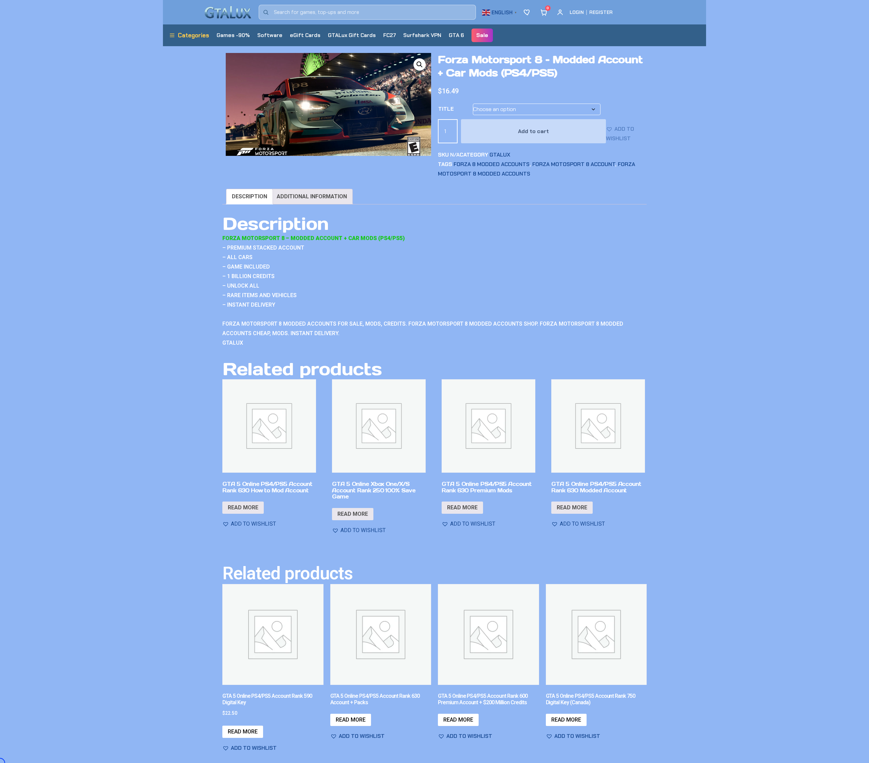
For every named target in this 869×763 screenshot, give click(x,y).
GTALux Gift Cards (352, 35)
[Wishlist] (527, 12)
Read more (243, 507)
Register (601, 12)
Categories (193, 35)
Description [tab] (249, 196)
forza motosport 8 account (573, 164)
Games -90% (233, 35)
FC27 (389, 35)
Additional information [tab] (312, 196)
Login (577, 12)
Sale (482, 35)
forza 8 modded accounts (492, 164)
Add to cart (533, 131)
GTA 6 (456, 35)
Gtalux (499, 154)
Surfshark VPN (422, 35)
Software (269, 35)
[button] (500, 11)
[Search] (265, 12)
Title (446, 108)
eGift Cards (305, 35)
